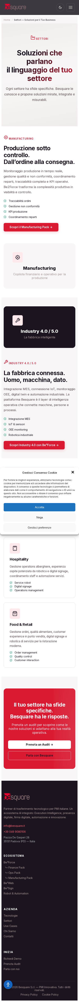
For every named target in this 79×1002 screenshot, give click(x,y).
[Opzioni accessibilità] (8, 984)
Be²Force (9, 862)
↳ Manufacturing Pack (18, 877)
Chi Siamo (10, 931)
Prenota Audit (12, 963)
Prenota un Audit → (39, 744)
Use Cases (10, 925)
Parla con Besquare (39, 755)
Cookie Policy (50, 994)
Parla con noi (11, 969)
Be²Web (9, 883)
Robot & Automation (16, 893)
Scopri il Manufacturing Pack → (31, 227)
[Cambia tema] (60, 7)
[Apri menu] (71, 7)
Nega (39, 517)
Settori (8, 920)
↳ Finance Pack (14, 867)
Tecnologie (11, 915)
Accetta (39, 507)
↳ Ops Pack (12, 872)
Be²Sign (8, 888)
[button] (73, 472)
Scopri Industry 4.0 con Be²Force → (34, 445)
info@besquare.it (14, 825)
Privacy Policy (29, 994)
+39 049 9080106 (15, 831)
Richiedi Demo (12, 958)
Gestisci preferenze (39, 527)
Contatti (8, 936)
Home (7, 19)
